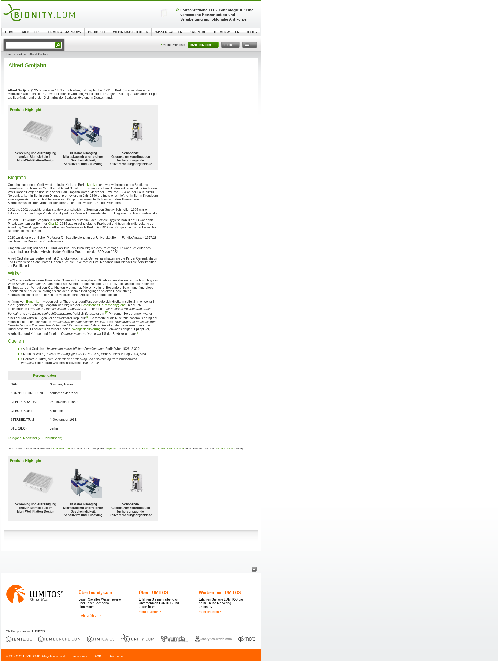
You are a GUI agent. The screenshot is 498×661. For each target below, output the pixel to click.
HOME (10, 32)
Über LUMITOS (153, 592)
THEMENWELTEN (226, 32)
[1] (106, 312)
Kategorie (15, 438)
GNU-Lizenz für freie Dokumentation (162, 448)
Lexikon (21, 54)
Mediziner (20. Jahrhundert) (42, 438)
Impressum (80, 656)
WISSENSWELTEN (168, 32)
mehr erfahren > (90, 615)
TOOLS (251, 32)
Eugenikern (34, 301)
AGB (98, 656)
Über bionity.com (95, 592)
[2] (87, 317)
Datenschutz (117, 656)
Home (8, 54)
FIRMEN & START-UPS (64, 32)
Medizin (92, 185)
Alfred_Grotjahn (60, 448)
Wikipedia (110, 448)
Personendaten (44, 375)
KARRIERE (198, 32)
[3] (138, 332)
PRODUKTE (97, 32)
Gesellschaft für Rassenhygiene (103, 305)
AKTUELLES (31, 32)
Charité (53, 224)
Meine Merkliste (174, 45)
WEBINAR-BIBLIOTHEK (130, 32)
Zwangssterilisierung (86, 329)
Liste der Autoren (225, 448)
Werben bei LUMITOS (220, 592)
